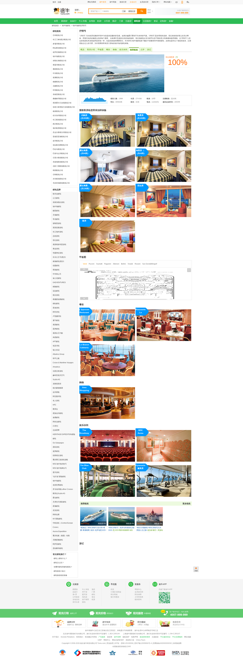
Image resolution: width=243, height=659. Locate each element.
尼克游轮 (56, 510)
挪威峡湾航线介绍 (59, 99)
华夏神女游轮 (58, 253)
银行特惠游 (115, 597)
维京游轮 (56, 295)
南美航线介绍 (58, 111)
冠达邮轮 (56, 291)
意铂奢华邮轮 (58, 548)
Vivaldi (130, 264)
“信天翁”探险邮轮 (59, 477)
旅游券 (109, 637)
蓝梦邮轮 (56, 451)
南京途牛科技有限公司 (88, 643)
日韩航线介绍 (58, 175)
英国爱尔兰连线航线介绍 (62, 103)
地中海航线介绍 (59, 56)
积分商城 (114, 594)
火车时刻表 (139, 597)
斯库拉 (55, 409)
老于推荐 (85, 599)
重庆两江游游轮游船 (60, 460)
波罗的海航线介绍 (59, 52)
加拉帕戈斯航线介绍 (60, 145)
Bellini (123, 264)
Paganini (107, 264)
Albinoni (116, 264)
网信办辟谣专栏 (118, 640)
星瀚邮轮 (56, 506)
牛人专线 (85, 589)
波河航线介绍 (58, 141)
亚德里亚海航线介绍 (60, 137)
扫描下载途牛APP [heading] (165, 589)
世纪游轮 (56, 240)
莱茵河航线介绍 (59, 65)
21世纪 (55, 426)
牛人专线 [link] (83, 21)
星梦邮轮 (56, 329)
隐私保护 (126, 637)
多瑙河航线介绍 (59, 44)
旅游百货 (123, 2)
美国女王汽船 (58, 333)
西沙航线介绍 (58, 124)
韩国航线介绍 (58, 170)
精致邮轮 (56, 287)
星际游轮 (56, 447)
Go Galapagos (58, 443)
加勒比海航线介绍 (59, 61)
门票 (93, 592)
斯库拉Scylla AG (59, 493)
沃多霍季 (56, 430)
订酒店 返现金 (116, 592)
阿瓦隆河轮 (57, 396)
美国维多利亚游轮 (59, 244)
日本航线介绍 (58, 35)
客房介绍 (91, 49)
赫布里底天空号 (59, 375)
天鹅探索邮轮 (58, 540)
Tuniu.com (101, 643)
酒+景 (75, 594)
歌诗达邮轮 (57, 194)
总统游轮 (56, 236)
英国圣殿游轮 (58, 228)
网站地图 (187, 637)
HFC (54, 405)
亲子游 (84, 592)
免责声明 (134, 637)
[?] (177, 57)
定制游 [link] (163, 21)
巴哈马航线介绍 (59, 149)
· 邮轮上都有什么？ (60, 558)
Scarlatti (99, 264)
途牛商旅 (113, 2)
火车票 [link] (107, 21)
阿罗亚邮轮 (57, 544)
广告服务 (102, 637)
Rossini (137, 264)
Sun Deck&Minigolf (149, 264)
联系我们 (79, 637)
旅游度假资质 (145, 637)
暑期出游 (131, 11)
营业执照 (110, 643)
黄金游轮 (56, 249)
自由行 (75, 592)
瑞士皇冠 (56, 350)
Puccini (91, 264)
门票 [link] (121, 21)
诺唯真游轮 (57, 223)
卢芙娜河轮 (57, 316)
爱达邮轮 (56, 498)
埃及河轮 (56, 346)
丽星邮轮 (56, 211)
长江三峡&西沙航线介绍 (62, 40)
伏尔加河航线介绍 (59, 115)
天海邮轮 (56, 215)
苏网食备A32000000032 (162, 643)
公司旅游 (76, 597)
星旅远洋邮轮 (58, 413)
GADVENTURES (59, 282)
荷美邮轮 (56, 270)
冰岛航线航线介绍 (59, 179)
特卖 (112, 589)
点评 (142, 49)
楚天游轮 (56, 472)
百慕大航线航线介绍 (60, 158)
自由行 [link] (73, 21)
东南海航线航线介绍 (60, 162)
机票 (93, 599)
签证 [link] (156, 21)
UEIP (100, 640)
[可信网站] (158, 653)
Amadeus (56, 367)
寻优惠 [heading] (114, 584)
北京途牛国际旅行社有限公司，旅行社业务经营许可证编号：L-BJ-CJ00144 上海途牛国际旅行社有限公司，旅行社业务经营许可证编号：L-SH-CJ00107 (121, 634)
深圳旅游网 (177, 643)
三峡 (124, 11)
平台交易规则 (177, 637)
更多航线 (186, 503)
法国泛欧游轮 (58, 371)
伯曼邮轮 (56, 266)
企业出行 (133, 2)
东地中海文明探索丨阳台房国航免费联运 (93, 529)
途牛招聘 (117, 637)
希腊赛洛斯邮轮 (59, 299)
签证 (93, 597)
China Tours (140, 640)
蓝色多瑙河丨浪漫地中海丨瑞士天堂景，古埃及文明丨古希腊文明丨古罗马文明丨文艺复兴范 (149, 529)
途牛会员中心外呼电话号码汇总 (146, 630)
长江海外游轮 (58, 232)
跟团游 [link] (64, 21)
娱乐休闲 (123, 49)
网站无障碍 (92, 2)
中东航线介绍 (58, 73)
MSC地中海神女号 (60, 468)
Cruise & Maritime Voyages (63, 363)
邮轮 (93, 594)
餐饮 (108, 49)
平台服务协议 (165, 637)
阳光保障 (138, 594)
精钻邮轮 (56, 304)
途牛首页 (102, 2)
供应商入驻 (130, 640)
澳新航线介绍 (58, 69)
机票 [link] (99, 21)
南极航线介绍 (58, 82)
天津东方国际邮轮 (59, 502)
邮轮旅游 (55, 26)
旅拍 (84, 602)
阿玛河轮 (56, 312)
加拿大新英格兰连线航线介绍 (64, 107)
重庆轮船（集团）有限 (61, 536)
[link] (79, 13)
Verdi (85, 264)
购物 (115, 49)
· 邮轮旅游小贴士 (59, 571)
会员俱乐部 (144, 2)
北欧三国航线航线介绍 (61, 166)
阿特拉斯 (56, 515)
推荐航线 (134, 50)
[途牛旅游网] (69, 11)
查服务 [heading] (138, 584)
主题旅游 (155, 637)
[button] (141, 11)
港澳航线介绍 (58, 77)
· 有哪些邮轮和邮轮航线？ (62, 567)
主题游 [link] (128, 21)
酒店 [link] (114, 21)
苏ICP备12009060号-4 (143, 643)
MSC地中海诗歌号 (60, 464)
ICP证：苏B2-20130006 (124, 643)
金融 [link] (171, 21)
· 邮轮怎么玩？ (58, 563)
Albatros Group (58, 354)
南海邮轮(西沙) (58, 261)
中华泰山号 (57, 274)
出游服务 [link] (147, 21)
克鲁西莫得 (57, 384)
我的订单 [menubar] (155, 2)
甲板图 (101, 49)
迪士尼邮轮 (57, 278)
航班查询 (138, 599)
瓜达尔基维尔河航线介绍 (62, 132)
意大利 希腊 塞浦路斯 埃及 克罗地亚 (121, 529)
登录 (54, 2)
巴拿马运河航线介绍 (60, 153)
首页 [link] (56, 21)
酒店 (93, 589)
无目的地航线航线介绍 (61, 183)
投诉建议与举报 (91, 637)
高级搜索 (149, 11)
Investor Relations (68, 637)
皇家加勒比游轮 (59, 202)
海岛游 (84, 597)
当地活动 (76, 599)
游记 (149, 49)
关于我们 (55, 637)
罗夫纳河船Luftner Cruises (63, 489)
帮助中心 (138, 589)
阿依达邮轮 (57, 422)
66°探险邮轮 (57, 519)
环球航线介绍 (58, 90)
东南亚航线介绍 (59, 94)
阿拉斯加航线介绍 (59, 48)
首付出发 (76, 602)
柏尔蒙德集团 (58, 388)
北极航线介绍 (58, 86)
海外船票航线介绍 (59, 128)
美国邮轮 (56, 325)
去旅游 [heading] (75, 584)
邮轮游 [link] (137, 21)
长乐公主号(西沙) (59, 257)
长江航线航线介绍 (59, 120)
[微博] (176, 2)
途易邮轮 (56, 417)
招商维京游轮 (58, 455)
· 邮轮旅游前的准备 (60, 575)
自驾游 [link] (92, 21)
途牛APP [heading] (163, 584)
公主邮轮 (56, 198)
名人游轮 (56, 401)
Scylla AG (56, 379)
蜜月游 (84, 594)
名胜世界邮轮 (58, 485)
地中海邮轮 (66, 26)
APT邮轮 (56, 342)
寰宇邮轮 (56, 320)
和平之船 (56, 358)
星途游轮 (56, 308)
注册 (59, 2)
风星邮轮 (56, 337)
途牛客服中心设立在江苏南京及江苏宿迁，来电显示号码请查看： (109, 630)
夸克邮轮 (56, 219)
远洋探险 (56, 392)
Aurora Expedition (60, 531)
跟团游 (75, 589)
